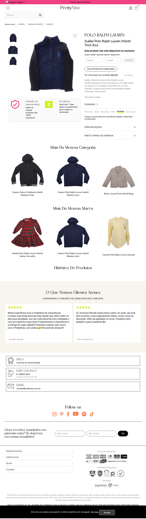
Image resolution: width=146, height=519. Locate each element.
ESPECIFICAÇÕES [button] (93, 127)
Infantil (22, 24)
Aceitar (107, 512)
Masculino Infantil (35, 24)
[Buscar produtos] (40, 15)
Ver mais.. (95, 512)
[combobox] (24, 15)
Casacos (49, 24)
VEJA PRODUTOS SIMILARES (101, 69)
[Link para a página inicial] (10, 24)
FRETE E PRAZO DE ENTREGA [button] (99, 135)
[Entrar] (130, 8)
